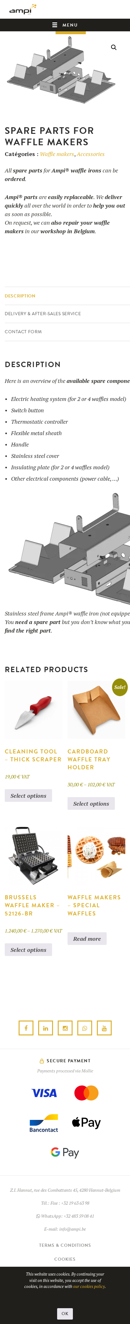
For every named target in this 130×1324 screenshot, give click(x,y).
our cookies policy (89, 1286)
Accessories (91, 154)
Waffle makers (57, 154)
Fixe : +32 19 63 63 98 (69, 1203)
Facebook (26, 1028)
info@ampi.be (72, 1229)
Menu (70, 25)
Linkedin (45, 1028)
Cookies (65, 1259)
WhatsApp (84, 1028)
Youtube (104, 1028)
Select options (28, 795)
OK (65, 1313)
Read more (87, 938)
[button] (114, 47)
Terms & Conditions (65, 1245)
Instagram (65, 1028)
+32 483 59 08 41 (79, 1216)
